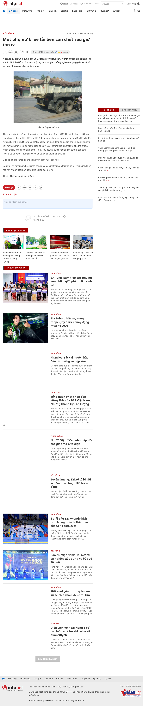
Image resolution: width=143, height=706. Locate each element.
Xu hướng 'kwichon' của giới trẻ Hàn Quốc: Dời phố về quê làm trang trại (118, 189)
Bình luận (9, 187)
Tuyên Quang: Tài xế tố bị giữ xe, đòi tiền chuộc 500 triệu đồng (71, 483)
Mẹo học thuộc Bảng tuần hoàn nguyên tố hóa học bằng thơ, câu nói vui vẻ (118, 159)
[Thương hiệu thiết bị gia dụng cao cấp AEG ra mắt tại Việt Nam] (60, 242)
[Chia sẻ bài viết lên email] (16, 52)
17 (133, 150)
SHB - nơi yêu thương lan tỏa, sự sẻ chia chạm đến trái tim (71, 593)
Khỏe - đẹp (77, 10)
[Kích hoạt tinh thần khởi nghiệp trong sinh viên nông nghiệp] (13, 242)
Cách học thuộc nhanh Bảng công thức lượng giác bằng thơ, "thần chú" (116, 149)
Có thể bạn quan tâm (16, 230)
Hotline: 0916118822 (90, 4)
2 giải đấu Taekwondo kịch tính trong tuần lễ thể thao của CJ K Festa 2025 (69, 522)
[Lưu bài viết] (27, 52)
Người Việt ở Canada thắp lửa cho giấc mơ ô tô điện (71, 442)
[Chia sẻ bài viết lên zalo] (10, 52)
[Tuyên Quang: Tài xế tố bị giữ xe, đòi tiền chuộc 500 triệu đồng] (25, 489)
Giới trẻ (64, 10)
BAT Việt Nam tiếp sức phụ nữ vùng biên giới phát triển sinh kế (71, 281)
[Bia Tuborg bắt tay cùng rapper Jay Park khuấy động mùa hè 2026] (25, 328)
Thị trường (27, 10)
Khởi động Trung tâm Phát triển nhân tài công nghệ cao (83, 255)
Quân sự (104, 10)
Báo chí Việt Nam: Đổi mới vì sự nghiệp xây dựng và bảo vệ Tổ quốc (71, 558)
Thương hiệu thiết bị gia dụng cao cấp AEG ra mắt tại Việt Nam (60, 255)
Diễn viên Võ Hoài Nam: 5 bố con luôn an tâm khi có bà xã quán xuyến (70, 631)
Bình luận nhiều (129, 109)
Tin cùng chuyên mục (16, 267)
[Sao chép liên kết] (22, 52)
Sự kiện (116, 10)
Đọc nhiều (109, 109)
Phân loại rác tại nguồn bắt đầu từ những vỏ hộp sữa (69, 359)
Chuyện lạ (91, 10)
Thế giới (40, 10)
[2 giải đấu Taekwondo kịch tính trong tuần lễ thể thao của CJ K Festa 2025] (25, 529)
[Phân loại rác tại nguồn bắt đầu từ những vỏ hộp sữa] (25, 368)
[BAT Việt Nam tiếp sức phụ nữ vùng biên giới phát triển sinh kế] (25, 288)
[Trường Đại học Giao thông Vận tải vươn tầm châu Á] (36, 242)
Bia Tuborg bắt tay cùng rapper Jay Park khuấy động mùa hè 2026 (70, 322)
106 (107, 180)
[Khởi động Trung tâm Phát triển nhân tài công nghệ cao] (83, 242)
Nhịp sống (56, 273)
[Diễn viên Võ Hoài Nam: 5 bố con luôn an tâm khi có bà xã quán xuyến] (25, 638)
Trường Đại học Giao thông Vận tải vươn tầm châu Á (36, 255)
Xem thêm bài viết (47, 659)
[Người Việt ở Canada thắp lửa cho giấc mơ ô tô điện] (25, 450)
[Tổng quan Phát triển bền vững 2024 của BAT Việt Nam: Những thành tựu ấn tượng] (25, 407)
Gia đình (53, 10)
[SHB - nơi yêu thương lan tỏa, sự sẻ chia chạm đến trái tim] (25, 601)
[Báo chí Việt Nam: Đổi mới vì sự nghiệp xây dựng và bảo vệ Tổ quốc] (25, 565)
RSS (138, 10)
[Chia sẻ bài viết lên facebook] (5, 52)
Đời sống (13, 10)
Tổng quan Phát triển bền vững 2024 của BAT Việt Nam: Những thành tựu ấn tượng (71, 400)
